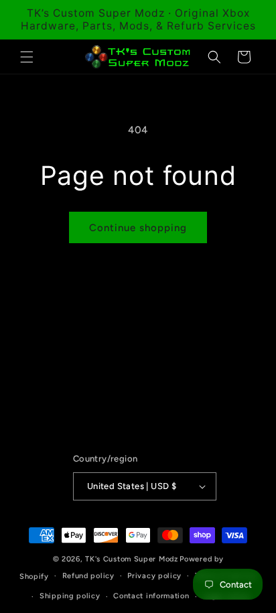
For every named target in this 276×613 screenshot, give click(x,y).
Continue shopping (138, 228)
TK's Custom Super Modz (131, 559)
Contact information (151, 596)
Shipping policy (70, 596)
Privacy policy (154, 575)
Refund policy (88, 575)
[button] (27, 57)
